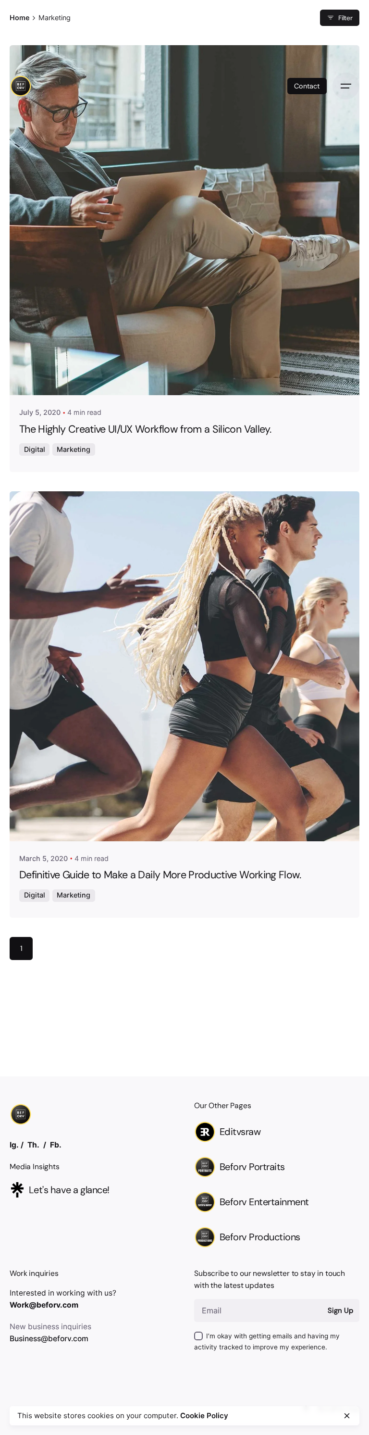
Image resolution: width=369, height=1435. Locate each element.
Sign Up (340, 1310)
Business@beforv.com (49, 1338)
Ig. (14, 1144)
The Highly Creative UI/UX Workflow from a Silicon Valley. (145, 429)
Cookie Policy (204, 1415)
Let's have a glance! (69, 1190)
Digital (34, 449)
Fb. (56, 1144)
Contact (307, 86)
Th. (33, 1144)
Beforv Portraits (252, 1166)
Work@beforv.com (44, 1305)
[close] (346, 1415)
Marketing (73, 449)
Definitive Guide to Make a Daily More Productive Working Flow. (160, 875)
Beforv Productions (260, 1237)
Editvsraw (240, 1131)
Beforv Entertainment (264, 1202)
